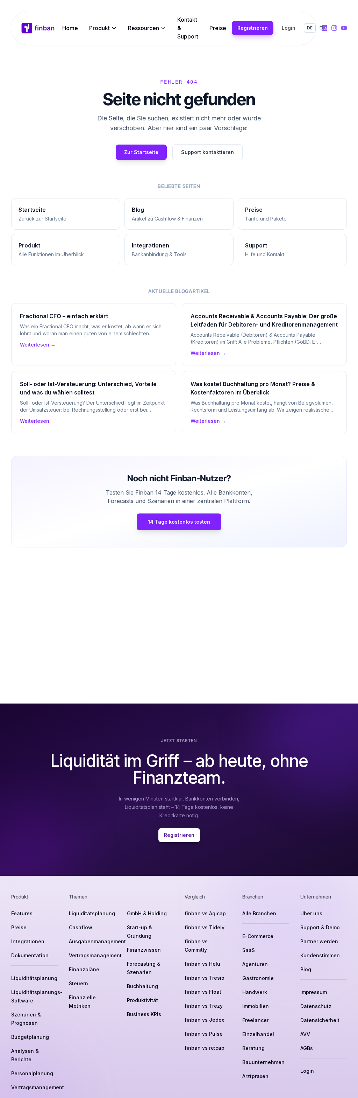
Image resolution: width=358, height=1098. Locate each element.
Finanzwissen (144, 950)
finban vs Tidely (204, 927)
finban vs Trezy (204, 1006)
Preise (217, 28)
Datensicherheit (319, 1020)
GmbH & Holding (147, 913)
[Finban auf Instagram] (334, 28)
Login (288, 28)
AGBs (306, 1048)
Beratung (253, 1048)
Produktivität (142, 1000)
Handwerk (254, 992)
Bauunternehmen (263, 1062)
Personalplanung (32, 1073)
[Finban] (38, 28)
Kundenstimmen (320, 955)
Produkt (99, 28)
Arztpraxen (255, 1076)
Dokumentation (30, 955)
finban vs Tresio (204, 978)
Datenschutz (315, 1006)
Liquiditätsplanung (34, 978)
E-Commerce (257, 936)
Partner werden (319, 941)
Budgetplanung (30, 1037)
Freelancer (255, 1020)
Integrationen (27, 941)
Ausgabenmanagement (97, 941)
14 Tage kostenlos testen (179, 522)
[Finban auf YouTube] (344, 28)
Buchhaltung (142, 986)
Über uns (311, 913)
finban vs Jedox (204, 1020)
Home (70, 28)
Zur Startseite (141, 152)
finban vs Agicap (205, 913)
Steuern (78, 983)
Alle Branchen (259, 913)
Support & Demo (320, 927)
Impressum (313, 992)
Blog (305, 969)
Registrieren (252, 28)
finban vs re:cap (204, 1048)
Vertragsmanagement (37, 1087)
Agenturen (255, 964)
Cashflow (80, 927)
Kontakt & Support (187, 28)
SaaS (248, 950)
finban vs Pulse (204, 1034)
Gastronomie (258, 978)
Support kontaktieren (207, 152)
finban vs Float (203, 992)
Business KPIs (144, 1014)
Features (22, 913)
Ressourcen (143, 28)
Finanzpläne (84, 969)
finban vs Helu (202, 964)
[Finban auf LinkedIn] (324, 28)
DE (310, 27)
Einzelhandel (258, 1034)
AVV (305, 1034)
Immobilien (255, 1006)
